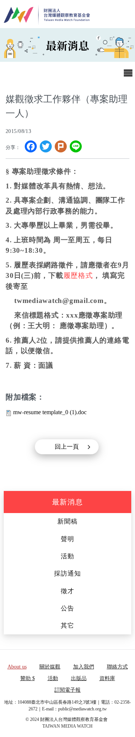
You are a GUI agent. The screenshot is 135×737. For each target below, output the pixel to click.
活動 (67, 556)
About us (17, 667)
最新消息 (67, 502)
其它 (67, 625)
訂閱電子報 (67, 690)
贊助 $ (27, 678)
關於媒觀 (49, 667)
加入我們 (83, 667)
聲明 (67, 539)
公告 (67, 608)
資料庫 (107, 678)
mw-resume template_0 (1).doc (50, 412)
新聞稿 (67, 521)
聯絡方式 (117, 667)
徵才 (67, 591)
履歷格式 (78, 275)
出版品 (79, 678)
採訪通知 (67, 573)
